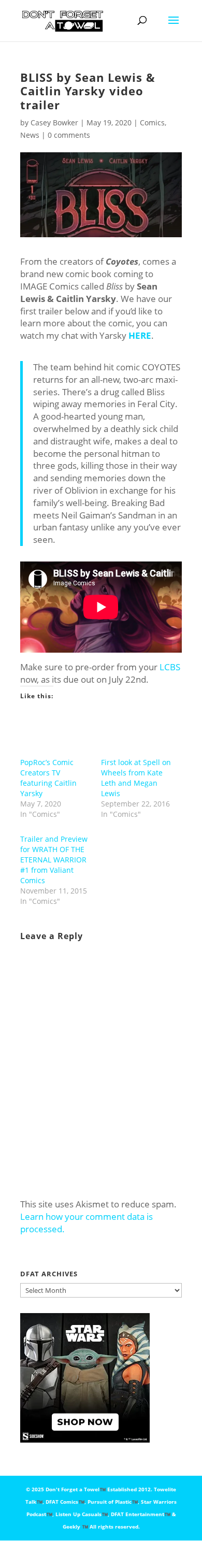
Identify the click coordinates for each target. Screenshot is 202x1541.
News (29, 135)
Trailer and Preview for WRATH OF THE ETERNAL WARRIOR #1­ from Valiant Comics (54, 859)
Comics (152, 122)
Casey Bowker (54, 122)
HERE (139, 335)
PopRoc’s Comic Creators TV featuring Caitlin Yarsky (48, 777)
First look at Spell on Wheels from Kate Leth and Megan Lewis (136, 777)
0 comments (69, 135)
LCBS (170, 667)
